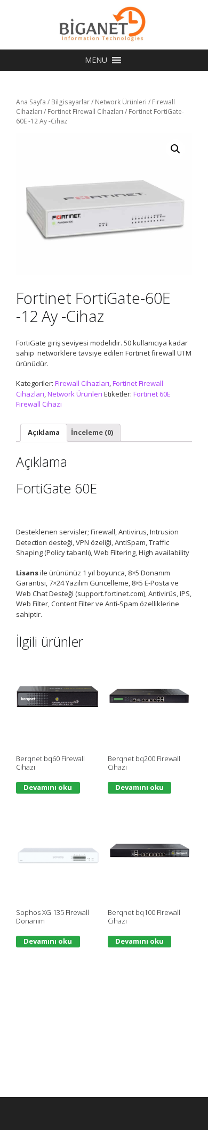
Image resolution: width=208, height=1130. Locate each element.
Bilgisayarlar (70, 101)
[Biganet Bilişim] (104, 24)
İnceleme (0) (92, 432)
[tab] (43, 433)
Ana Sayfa (31, 101)
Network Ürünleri (121, 101)
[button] (96, 60)
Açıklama (44, 432)
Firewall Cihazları (82, 383)
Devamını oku (47, 787)
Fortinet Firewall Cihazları (85, 111)
